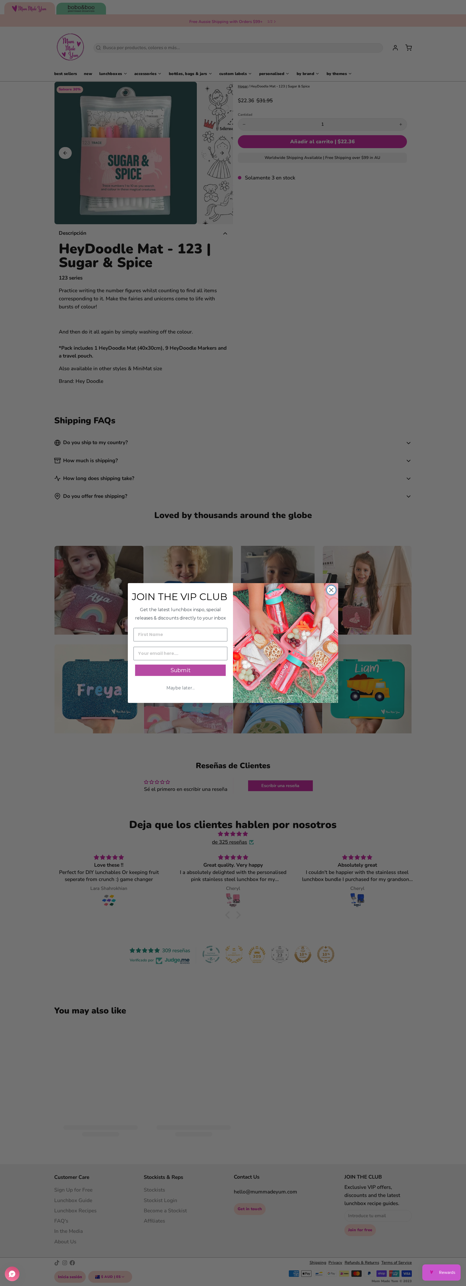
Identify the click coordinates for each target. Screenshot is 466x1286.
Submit (180, 670)
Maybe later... (180, 687)
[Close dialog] (331, 590)
